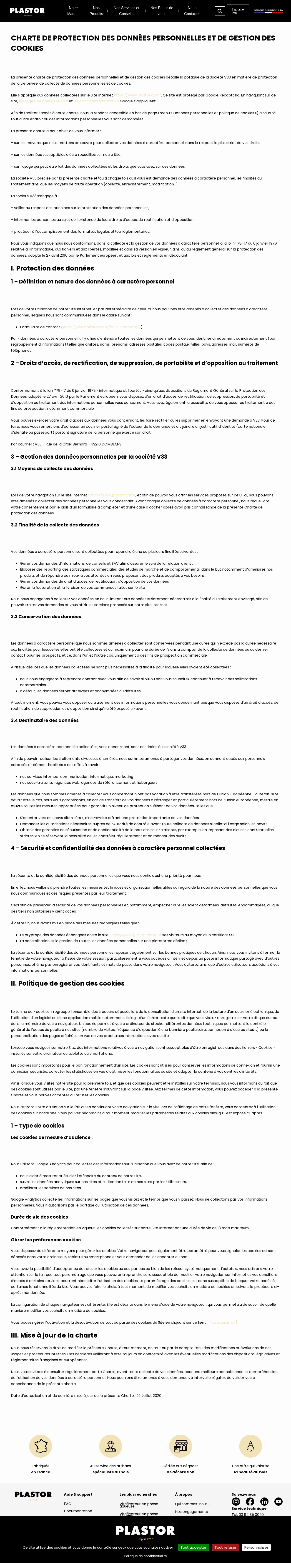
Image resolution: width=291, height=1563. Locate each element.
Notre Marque (73, 11)
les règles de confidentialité (43, 101)
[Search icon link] (220, 11)
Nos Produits (96, 11)
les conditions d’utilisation (96, 101)
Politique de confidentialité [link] (145, 1556)
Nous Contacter (192, 11)
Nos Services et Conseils (126, 11)
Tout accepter (194, 1547)
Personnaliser (256, 1547)
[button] (238, 11)
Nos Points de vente (162, 11)
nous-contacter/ (125, 327)
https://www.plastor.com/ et (135, 935)
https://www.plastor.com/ (137, 95)
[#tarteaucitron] (222, 1322)
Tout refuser (226, 1547)
